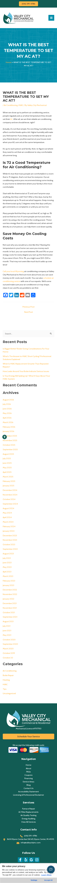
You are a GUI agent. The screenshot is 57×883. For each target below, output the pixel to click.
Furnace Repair (28, 808)
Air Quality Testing (28, 815)
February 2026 (9, 427)
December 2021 (10, 603)
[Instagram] (36, 859)
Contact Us (28, 788)
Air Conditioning (11, 105)
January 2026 (8, 431)
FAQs (28, 771)
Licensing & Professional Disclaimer (28, 795)
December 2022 (10, 589)
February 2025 (9, 481)
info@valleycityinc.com (31, 842)
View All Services (28, 822)
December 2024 (10, 490)
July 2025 (7, 458)
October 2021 (9, 612)
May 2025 (7, 467)
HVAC (20, 105)
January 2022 (8, 599)
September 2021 (10, 617)
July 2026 (7, 404)
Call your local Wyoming (13, 271)
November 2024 (10, 494)
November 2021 (10, 608)
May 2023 (7, 567)
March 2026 (8, 422)
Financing (28, 778)
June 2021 (7, 630)
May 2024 (7, 513)
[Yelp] (25, 859)
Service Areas (28, 781)
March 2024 (8, 522)
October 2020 (9, 639)
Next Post (28, 312)
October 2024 (9, 499)
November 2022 (10, 594)
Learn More (46, 875)
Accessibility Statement (28, 791)
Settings (34, 880)
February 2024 (9, 526)
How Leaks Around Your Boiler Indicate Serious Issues (26, 371)
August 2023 (8, 553)
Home (8, 62)
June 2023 (7, 562)
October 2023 (9, 544)
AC (11, 119)
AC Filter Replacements (28, 812)
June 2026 (7, 408)
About (28, 768)
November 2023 (10, 540)
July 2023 (7, 558)
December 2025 (10, 436)
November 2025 (10, 440)
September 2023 (10, 549)
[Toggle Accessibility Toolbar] (4, 436)
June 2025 (7, 463)
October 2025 (9, 445)
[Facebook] (20, 859)
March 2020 (8, 648)
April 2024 (7, 517)
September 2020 (10, 644)
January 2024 (8, 531)
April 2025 (7, 472)
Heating (6, 680)
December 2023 (10, 535)
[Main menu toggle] (51, 18)
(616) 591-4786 (30, 835)
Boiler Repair (8, 675)
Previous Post (28, 307)
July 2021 (6, 626)
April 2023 (7, 571)
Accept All (48, 880)
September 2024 (10, 504)
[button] (28, 3)
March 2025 (8, 476)
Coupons (28, 775)
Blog (29, 785)
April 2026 (7, 418)
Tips (5, 689)
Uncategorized (9, 693)
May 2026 (7, 413)
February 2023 (9, 581)
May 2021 (7, 635)
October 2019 (9, 653)
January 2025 (8, 485)
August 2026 (8, 399)
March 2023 (8, 576)
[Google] (31, 859)
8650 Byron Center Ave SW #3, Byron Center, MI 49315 (30, 839)
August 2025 (8, 454)
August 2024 (8, 508)
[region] (28, 873)
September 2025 (10, 449)
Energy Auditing (28, 818)
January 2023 (8, 585)
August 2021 (8, 621)
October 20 (8, 657)
